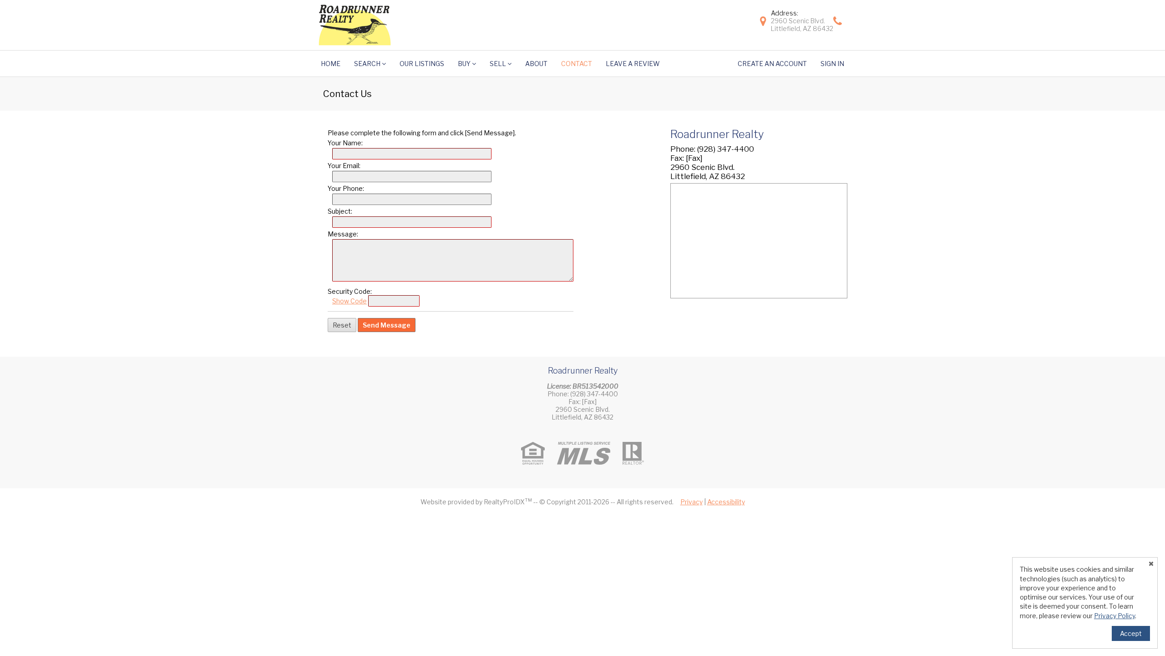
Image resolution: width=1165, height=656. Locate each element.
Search (368, 63)
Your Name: (345, 143)
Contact (576, 63)
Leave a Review (633, 63)
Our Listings (422, 63)
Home (330, 63)
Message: (343, 234)
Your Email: (344, 165)
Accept (1131, 633)
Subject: (340, 211)
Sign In (832, 63)
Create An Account (772, 63)
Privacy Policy (1114, 616)
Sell (498, 63)
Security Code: (350, 291)
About (536, 63)
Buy (465, 63)
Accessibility (726, 502)
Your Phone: (346, 188)
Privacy (691, 502)
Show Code (349, 301)
